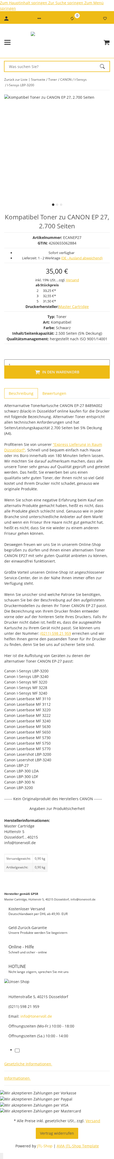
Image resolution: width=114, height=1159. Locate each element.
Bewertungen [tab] (54, 393)
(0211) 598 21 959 (55, 633)
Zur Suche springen (66, 2)
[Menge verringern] (8, 353)
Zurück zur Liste (16, 79)
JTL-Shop (45, 1145)
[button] (39, 18)
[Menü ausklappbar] (7, 42)
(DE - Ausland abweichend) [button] (82, 258)
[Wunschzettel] (105, 18)
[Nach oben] (1, 1156)
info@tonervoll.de (36, 1016)
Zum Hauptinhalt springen (24, 2)
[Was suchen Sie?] (104, 66)
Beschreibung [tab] (21, 393)
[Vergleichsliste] (72, 18)
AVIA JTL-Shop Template (78, 1145)
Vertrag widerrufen (57, 1133)
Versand (72, 280)
